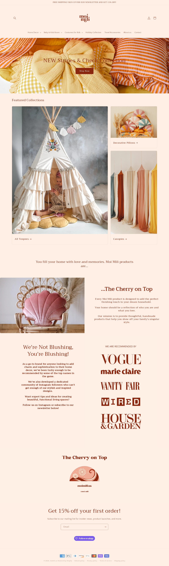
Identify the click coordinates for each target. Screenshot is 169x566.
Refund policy (79, 560)
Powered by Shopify (65, 560)
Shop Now (84, 71)
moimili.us (53, 560)
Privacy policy (92, 560)
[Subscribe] (105, 526)
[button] (15, 18)
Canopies (118, 239)
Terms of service (106, 560)
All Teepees (22, 239)
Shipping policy (119, 560)
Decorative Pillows (124, 142)
